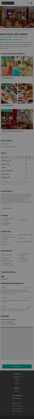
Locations (9, 29)
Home (3, 29)
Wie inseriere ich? (17, 398)
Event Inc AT (18, 403)
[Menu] (28, 3)
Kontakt (17, 383)
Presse (17, 381)
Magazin (17, 391)
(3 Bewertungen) (16, 39)
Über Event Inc (17, 376)
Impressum (10, 416)
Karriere (17, 379)
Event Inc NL (18, 408)
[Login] (31, 3)
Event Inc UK (18, 411)
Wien (15, 29)
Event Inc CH (18, 405)
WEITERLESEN (7, 208)
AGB (16, 416)
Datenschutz (23, 416)
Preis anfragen (17, 366)
